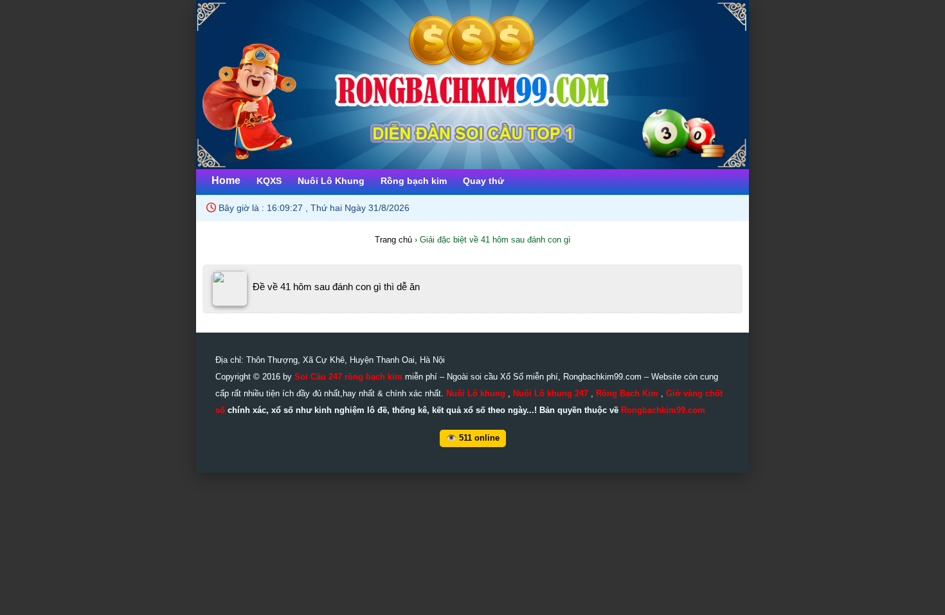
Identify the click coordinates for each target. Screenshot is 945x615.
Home (226, 180)
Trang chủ (393, 239)
